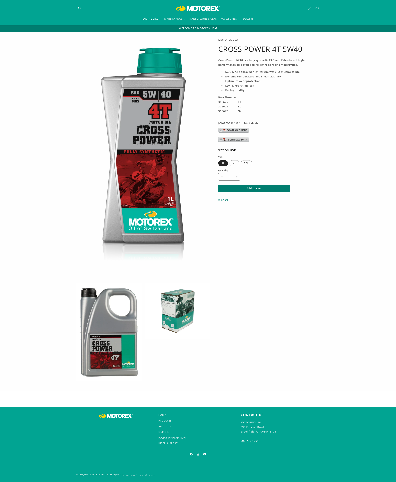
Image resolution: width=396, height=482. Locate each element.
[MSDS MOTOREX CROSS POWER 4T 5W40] (233, 132)
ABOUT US (164, 426)
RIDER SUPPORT (167, 443)
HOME (162, 415)
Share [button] (224, 199)
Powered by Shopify (108, 474)
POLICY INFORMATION (172, 437)
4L (234, 163)
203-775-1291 (250, 440)
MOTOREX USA (91, 474)
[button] (79, 8)
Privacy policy (128, 475)
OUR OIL (163, 431)
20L (246, 163)
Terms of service (146, 475)
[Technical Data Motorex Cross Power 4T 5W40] (233, 141)
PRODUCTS (164, 420)
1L (223, 163)
